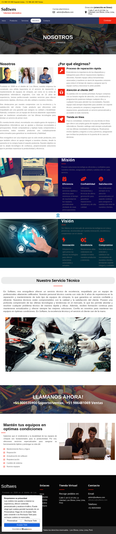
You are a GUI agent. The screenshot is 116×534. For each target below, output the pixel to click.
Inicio (53, 42)
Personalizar (12, 521)
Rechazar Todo (31, 521)
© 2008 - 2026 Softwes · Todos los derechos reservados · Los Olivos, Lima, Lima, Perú (58, 530)
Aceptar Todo (22, 525)
